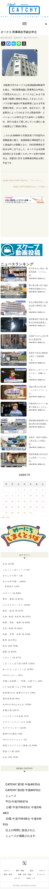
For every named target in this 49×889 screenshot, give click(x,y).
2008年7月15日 (31, 38)
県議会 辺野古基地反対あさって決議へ (30, 186)
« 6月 (3, 517)
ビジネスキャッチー (13, 605)
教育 (5, 640)
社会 (5, 757)
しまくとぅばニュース (14, 570)
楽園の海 (7, 710)
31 (31, 513)
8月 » (8, 517)
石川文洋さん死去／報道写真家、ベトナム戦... (38, 271)
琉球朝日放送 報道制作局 (12, 38)
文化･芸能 (8, 628)
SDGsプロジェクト (13, 739)
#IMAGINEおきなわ (13, 704)
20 (6, 507)
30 (24, 513)
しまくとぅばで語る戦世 (15, 663)
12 (43, 495)
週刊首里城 (8, 698)
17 (31, 501)
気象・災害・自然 (12, 634)
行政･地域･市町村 (12, 616)
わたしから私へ (11, 575)
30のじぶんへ (10, 675)
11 (37, 495)
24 (31, 507)
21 (12, 507)
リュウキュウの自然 (13, 716)
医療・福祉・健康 (12, 622)
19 (43, 501)
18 (37, 501)
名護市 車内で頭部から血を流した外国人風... (38, 440)
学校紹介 (9, 586)
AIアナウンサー (11, 728)
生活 (5, 564)
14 (12, 501)
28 (12, 513)
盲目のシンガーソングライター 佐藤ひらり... (38, 373)
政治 (5, 646)
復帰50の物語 (10, 734)
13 (6, 501)
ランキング (41, 874)
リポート (7, 657)
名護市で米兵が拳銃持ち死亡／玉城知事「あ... (38, 356)
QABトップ (31, 878)
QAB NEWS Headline (28, 885)
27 (6, 513)
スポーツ (7, 593)
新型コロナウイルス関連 (15, 745)
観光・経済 (8, 611)
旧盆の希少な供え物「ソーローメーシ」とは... (38, 390)
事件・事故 (8, 599)
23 (24, 507)
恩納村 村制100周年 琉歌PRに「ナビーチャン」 (22, 180)
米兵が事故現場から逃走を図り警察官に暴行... (38, 305)
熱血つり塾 (8, 751)
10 (31, 495)
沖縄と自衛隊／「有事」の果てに (20, 681)
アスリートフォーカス (14, 722)
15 (18, 501)
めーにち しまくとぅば (14, 669)
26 (43, 507)
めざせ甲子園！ (11, 581)
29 (18, 513)
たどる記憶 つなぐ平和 (14, 687)
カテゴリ (17, 878)
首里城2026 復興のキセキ (16, 693)
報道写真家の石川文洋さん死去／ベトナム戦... (38, 457)
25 (37, 507)
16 (24, 501)
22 (18, 507)
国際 (5, 652)
